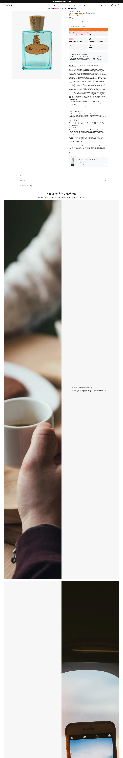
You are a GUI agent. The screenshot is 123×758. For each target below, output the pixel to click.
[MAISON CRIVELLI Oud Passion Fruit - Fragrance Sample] (73, 162)
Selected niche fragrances (74, 11)
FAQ (20, 175)
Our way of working (25, 186)
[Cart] (118, 5)
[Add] (105, 165)
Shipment (22, 180)
